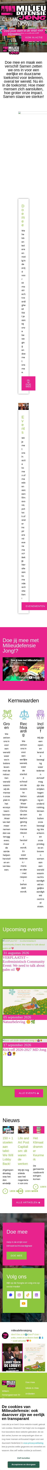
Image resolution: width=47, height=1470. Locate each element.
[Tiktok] (27, 1294)
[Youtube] (23, 1303)
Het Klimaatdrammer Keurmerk (38, 1148)
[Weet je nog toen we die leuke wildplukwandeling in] (34, 1357)
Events (23, 424)
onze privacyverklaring (33, 1443)
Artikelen (30, 1393)
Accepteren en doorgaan (24, 1464)
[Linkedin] (36, 1294)
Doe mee (23, 215)
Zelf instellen (23, 1458)
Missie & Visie (32, 1388)
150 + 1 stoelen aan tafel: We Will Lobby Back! (8, 1150)
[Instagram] (19, 1294)
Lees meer (16, 1191)
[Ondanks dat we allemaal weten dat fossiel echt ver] (12, 1357)
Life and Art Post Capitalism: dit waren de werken (23, 1150)
